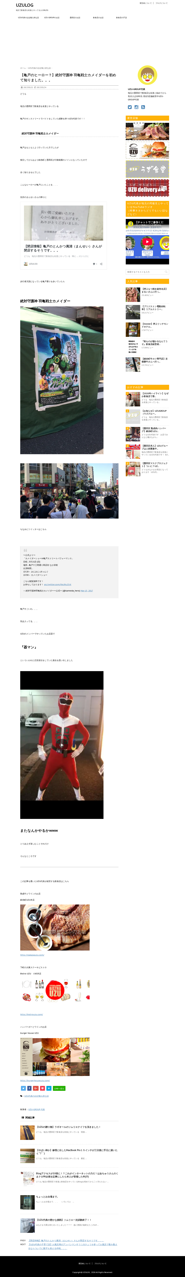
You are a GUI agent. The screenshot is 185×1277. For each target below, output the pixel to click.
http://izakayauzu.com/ (32, 955)
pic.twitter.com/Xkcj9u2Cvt (57, 584)
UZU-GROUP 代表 (36, 1109)
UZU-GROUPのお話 (51, 17)
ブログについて (162, 3)
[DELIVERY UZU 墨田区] (147, 195)
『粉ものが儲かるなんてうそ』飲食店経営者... (155, 343)
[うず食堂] (147, 176)
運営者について (146, 3)
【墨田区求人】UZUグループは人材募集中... (155, 447)
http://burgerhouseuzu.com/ (35, 1080)
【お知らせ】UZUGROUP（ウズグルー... (154, 412)
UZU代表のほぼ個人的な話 (28, 17)
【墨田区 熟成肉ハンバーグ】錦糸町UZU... (154, 430)
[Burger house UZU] (147, 157)
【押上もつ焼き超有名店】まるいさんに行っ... (155, 290)
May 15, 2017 (87, 590)
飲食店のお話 (98, 17)
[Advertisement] (92, 42)
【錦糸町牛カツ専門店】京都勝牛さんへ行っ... (155, 360)
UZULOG (24, 5)
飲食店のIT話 (121, 17)
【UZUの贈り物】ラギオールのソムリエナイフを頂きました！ (68, 1126)
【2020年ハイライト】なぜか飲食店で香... (155, 395)
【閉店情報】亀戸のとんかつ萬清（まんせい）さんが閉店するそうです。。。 (66, 1240)
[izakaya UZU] (147, 138)
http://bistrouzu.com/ (31, 1014)
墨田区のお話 (75, 17)
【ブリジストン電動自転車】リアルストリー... (153, 308)
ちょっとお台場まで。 (47, 1196)
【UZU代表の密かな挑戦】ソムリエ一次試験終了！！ (64, 1219)
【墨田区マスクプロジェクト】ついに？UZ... (155, 464)
